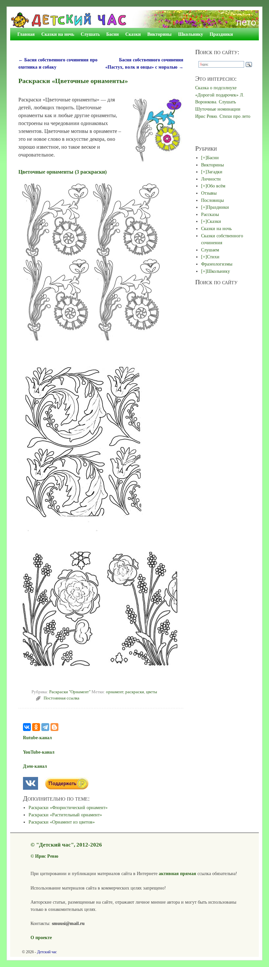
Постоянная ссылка (61, 698)
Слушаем (210, 249)
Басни (112, 34)
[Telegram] (45, 727)
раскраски (134, 692)
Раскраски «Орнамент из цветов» (62, 822)
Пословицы (212, 200)
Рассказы (210, 214)
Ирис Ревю (46, 856)
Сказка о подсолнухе (216, 87)
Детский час (47, 952)
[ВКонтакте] (27, 727)
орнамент (114, 692)
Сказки (133, 34)
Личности (211, 179)
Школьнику (190, 34)
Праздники (221, 34)
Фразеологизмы (216, 264)
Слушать (90, 34)
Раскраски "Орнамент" (70, 692)
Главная (26, 34)
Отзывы (209, 193)
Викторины (159, 34)
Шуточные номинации (217, 109)
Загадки (214, 171)
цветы (151, 692)
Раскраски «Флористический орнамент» (68, 807)
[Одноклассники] (36, 727)
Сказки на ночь (57, 34)
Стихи (213, 256)
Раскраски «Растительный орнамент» (65, 814)
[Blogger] (54, 727)
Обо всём (216, 185)
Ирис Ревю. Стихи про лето (222, 116)
